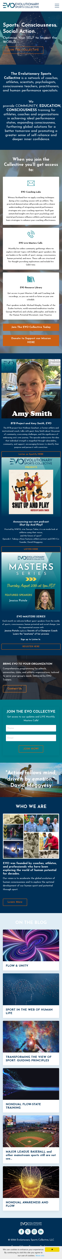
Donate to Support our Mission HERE (31, 340)
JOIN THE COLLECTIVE (23, 50)
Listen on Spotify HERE (31, 454)
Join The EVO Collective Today (31, 327)
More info (40, 1255)
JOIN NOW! (30, 749)
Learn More (14, 902)
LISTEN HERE (31, 549)
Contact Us (14, 688)
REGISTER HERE (31, 647)
